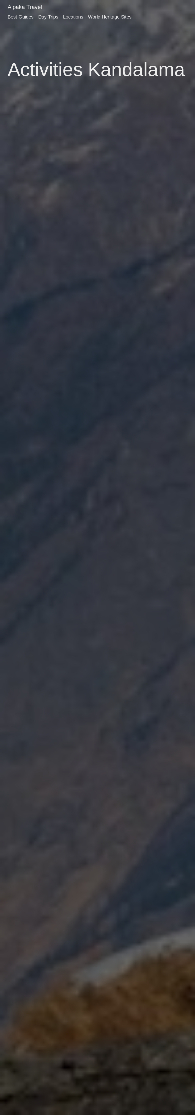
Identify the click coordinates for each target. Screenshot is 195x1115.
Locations (73, 16)
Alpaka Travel (25, 7)
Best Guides (21, 16)
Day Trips (48, 16)
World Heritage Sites (110, 16)
